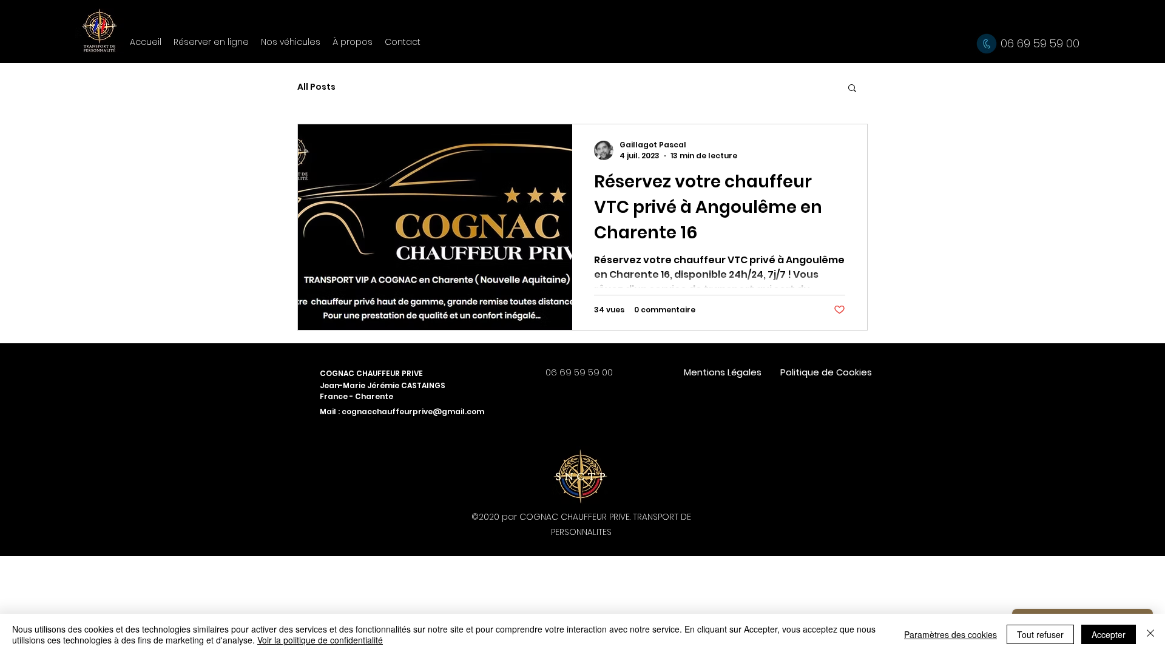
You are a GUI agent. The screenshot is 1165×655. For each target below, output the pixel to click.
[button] (852, 88)
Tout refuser (1040, 634)
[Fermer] (1150, 634)
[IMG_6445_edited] (581, 475)
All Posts (316, 87)
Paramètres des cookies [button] (950, 634)
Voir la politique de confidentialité (320, 640)
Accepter (1109, 634)
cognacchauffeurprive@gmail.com (413, 411)
